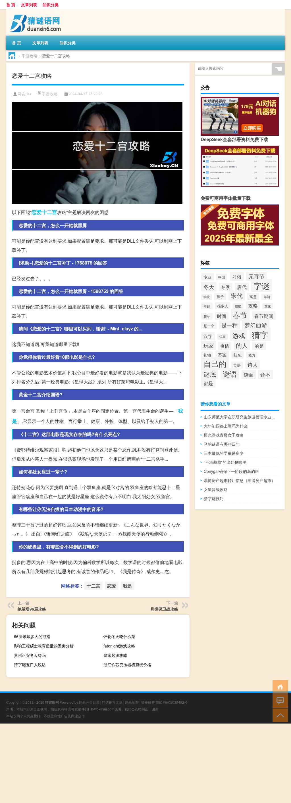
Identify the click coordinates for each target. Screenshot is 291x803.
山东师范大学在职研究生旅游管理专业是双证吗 (241, 417)
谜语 (230, 374)
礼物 (207, 355)
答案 (222, 354)
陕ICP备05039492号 (172, 702)
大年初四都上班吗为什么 (226, 426)
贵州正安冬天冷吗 (30, 655)
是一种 (229, 325)
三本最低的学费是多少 (224, 453)
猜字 (260, 334)
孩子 (220, 296)
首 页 (10, 4)
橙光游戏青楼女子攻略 (224, 435)
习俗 (237, 276)
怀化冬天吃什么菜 (119, 636)
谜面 (248, 374)
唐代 (242, 287)
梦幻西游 (255, 325)
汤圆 (222, 336)
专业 (207, 277)
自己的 (214, 363)
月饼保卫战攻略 (164, 609)
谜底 (209, 374)
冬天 (208, 287)
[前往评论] (279, 700)
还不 (265, 374)
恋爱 (37, 212)
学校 (206, 297)
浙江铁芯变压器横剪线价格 (127, 664)
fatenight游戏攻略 (119, 646)
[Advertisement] (145, 763)
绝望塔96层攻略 (32, 609)
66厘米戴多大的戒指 (32, 636)
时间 (221, 316)
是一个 (209, 325)
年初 (267, 297)
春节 (240, 315)
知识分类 (51, 4)
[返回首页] (279, 686)
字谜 (261, 285)
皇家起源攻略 (115, 655)
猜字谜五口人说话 (30, 664)
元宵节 (256, 276)
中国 (221, 276)
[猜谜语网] (36, 11)
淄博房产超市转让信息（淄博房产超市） (239, 480)
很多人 (222, 306)
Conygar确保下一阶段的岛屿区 (231, 471)
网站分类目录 (89, 702)
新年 (206, 316)
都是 (208, 383)
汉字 (208, 336)
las (29, 94)
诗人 (253, 364)
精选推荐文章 (112, 702)
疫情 (225, 346)
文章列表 (29, 4)
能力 (251, 355)
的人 (242, 345)
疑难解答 (148, 702)
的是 (259, 346)
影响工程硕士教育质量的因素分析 (44, 646)
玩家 (208, 345)
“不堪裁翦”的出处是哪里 (225, 462)
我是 (127, 585)
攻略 (253, 305)
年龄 (206, 306)
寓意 (253, 296)
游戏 (238, 335)
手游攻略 (30, 55)
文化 (268, 306)
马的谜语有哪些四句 (222, 444)
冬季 (225, 287)
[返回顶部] (279, 714)
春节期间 (263, 315)
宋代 (237, 295)
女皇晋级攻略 (216, 489)
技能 (238, 306)
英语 (237, 365)
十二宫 (49, 212)
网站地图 (132, 702)
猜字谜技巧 (214, 498)
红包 (238, 355)
